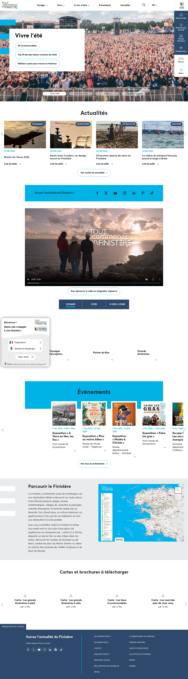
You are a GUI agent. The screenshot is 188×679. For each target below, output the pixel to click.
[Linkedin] (50, 649)
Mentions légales (102, 660)
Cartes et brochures (139, 648)
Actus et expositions (56, 57)
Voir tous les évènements (92, 464)
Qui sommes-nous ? (102, 636)
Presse (132, 660)
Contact (98, 648)
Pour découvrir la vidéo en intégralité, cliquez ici (94, 291)
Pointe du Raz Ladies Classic (31, 66)
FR (153, 5)
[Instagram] (45, 649)
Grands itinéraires (181, 40)
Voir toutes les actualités (92, 173)
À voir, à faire (80, 5)
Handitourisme (181, 51)
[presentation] (2, 430)
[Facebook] (28, 649)
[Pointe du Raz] (81, 89)
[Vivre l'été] (54, 89)
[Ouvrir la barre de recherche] (144, 5)
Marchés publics (101, 654)
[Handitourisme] (133, 89)
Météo (181, 73)
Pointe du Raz (181, 18)
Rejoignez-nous (101, 642)
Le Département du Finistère (142, 636)
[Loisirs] (107, 89)
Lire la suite (10, 164)
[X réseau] (34, 649)
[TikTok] (61, 649)
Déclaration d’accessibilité (106, 666)
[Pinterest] (56, 649)
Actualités (125, 5)
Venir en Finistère (137, 642)
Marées (181, 62)
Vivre (59, 5)
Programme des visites (29, 57)
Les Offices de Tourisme (140, 654)
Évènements (105, 5)
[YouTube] (39, 649)
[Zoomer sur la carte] (178, 490)
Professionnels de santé (181, 29)
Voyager (41, 5)
